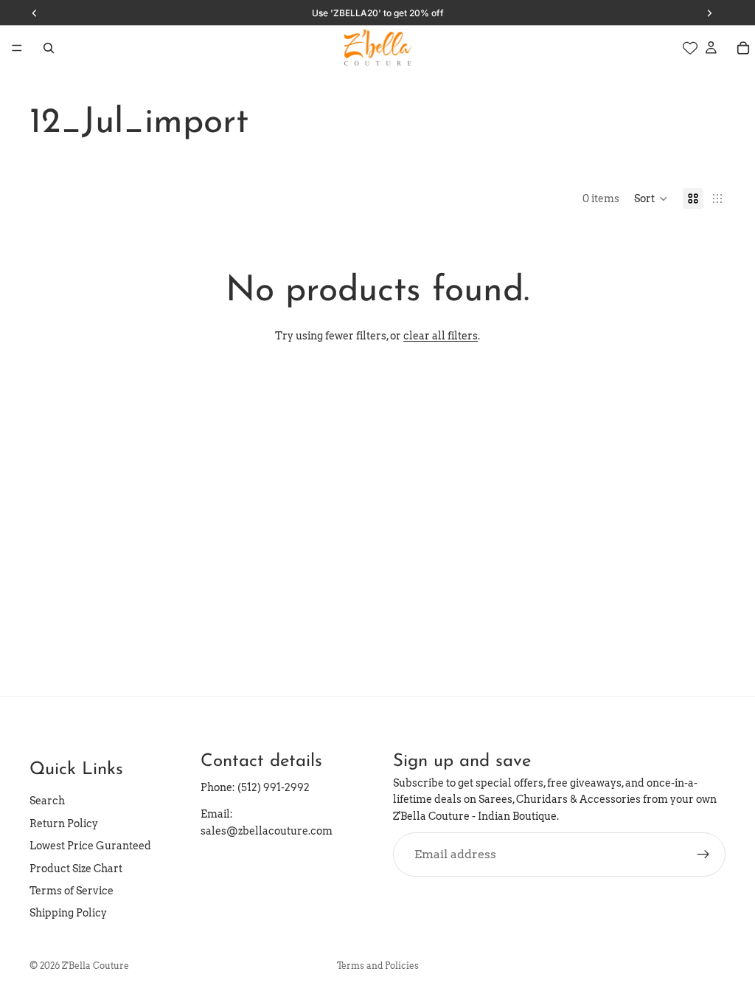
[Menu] (17, 48)
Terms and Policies (378, 965)
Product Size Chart (75, 868)
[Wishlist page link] (690, 48)
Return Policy (63, 823)
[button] (651, 198)
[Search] (48, 48)
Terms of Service (71, 891)
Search (47, 801)
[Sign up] (703, 854)
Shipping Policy (68, 913)
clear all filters (440, 336)
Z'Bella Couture (95, 965)
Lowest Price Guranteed (90, 846)
